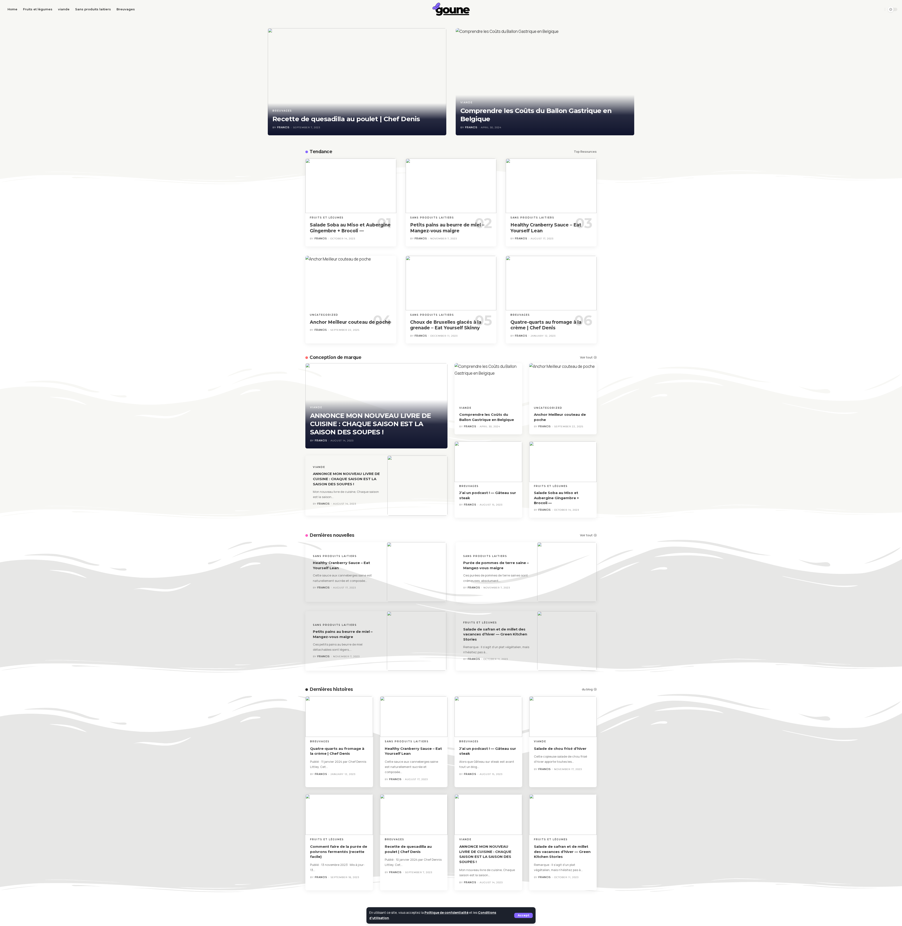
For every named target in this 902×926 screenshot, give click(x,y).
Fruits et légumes (327, 217)
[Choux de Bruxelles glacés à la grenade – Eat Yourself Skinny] (451, 283)
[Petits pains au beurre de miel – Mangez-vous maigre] (451, 186)
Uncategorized (324, 314)
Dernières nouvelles (332, 535)
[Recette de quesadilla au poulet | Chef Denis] (357, 81)
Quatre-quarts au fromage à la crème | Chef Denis (545, 325)
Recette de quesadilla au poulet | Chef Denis (346, 119)
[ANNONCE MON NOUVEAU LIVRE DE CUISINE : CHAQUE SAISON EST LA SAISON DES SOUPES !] (417, 485)
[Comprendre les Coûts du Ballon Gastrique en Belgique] (545, 81)
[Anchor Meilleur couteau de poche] (350, 283)
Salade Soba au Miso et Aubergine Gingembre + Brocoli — (556, 497)
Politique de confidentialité (446, 912)
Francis (283, 127)
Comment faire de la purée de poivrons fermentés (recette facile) (338, 851)
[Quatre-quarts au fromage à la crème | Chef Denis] (551, 283)
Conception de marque (335, 357)
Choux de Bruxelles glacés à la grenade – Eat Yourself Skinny (445, 325)
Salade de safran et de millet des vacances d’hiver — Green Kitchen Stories (495, 634)
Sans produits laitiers (432, 217)
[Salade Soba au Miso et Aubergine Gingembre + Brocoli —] (350, 186)
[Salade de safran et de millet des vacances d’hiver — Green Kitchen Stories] (567, 641)
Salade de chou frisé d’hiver (560, 748)
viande (466, 102)
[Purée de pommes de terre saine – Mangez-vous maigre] (567, 572)
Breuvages (282, 110)
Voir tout (586, 357)
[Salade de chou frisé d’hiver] (563, 716)
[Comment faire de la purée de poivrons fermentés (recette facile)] (339, 814)
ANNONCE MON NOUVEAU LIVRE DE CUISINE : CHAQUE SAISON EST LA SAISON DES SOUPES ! (370, 424)
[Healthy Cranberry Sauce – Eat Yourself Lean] (551, 186)
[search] (880, 9)
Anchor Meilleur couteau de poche (350, 322)
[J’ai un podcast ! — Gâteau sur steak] (488, 461)
